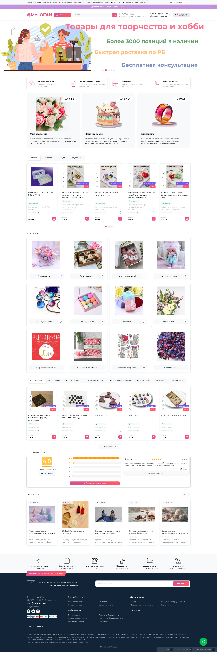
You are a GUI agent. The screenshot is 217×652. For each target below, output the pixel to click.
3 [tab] (109, 70)
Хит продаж (48, 158)
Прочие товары (170, 368)
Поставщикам (74, 615)
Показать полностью (155, 473)
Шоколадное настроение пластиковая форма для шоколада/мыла (39, 417)
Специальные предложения (173, 602)
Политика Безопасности (109, 615)
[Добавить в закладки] (47, 190)
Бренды (133, 602)
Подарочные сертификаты (46, 368)
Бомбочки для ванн (86, 322)
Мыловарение (44, 276)
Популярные (76, 158)
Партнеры (103, 621)
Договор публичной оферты (111, 618)
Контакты (47, 2)
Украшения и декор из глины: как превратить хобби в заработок (107, 533)
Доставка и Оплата (76, 621)
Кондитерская (86, 276)
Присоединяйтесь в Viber (99, 2)
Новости (56, 2)
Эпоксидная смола (44, 322)
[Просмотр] (37, 190)
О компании (67, 2)
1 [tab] (103, 70)
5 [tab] (114, 70)
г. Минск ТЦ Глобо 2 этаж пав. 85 (136, 2)
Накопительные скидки (78, 618)
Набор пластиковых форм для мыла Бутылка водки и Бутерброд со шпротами (74, 194)
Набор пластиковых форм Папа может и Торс (106, 193)
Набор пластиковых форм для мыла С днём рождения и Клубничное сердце (141, 194)
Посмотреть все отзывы (95, 483)
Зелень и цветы (168, 322)
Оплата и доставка (34, 2)
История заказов (75, 605)
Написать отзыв (47, 473)
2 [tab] (106, 70)
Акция (62, 158)
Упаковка (127, 322)
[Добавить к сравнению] (42, 190)
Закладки (103, 602)
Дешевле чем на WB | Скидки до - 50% (107, 7)
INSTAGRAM (80, 2)
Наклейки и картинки (127, 368)
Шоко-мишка (101, 415)
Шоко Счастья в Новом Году (173, 415)
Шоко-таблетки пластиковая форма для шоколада (74, 416)
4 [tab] (111, 70)
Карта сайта (166, 605)
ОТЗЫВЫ (116, 2)
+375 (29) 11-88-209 (160, 13)
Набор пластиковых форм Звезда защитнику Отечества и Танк (175, 194)
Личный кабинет (182, 2)
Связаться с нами (106, 605)
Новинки (33, 158)
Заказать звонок (159, 16)
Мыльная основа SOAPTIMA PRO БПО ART (40, 193)
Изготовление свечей (127, 276)
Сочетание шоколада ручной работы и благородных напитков (141, 533)
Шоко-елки (133, 415)
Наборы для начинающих (87, 368)
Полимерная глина (169, 276)
